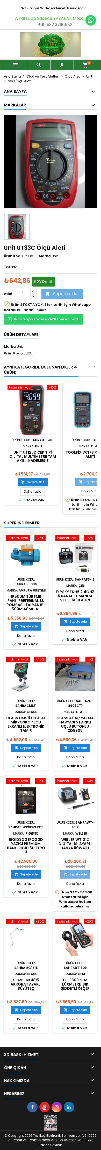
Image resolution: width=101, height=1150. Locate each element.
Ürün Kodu (13, 256)
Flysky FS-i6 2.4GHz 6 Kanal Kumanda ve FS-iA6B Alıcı (75, 596)
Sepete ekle (61, 294)
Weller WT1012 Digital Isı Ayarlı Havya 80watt (75, 843)
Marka (45, 256)
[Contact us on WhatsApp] (90, 20)
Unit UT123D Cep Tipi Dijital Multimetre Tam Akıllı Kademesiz (33, 456)
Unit (20, 346)
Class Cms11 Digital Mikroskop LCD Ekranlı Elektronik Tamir (26, 724)
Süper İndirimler (22, 523)
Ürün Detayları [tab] (21, 335)
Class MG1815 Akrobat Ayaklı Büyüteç (26, 984)
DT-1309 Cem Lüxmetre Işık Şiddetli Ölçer (75, 984)
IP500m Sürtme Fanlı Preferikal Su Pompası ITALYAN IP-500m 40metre (26, 603)
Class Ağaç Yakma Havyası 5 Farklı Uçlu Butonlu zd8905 (75, 724)
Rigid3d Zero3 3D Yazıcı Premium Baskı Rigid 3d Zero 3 (26, 846)
